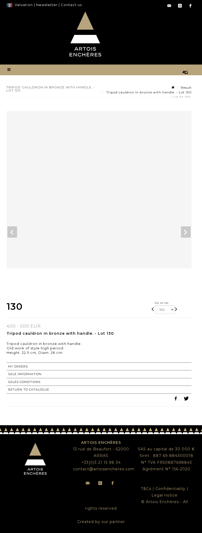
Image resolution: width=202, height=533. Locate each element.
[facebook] (190, 6)
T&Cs (146, 488)
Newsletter (46, 5)
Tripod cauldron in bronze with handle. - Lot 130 (148, 92)
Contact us (71, 5)
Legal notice (165, 495)
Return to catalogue (28, 389)
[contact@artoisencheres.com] (169, 6)
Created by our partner (101, 521)
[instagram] (180, 6)
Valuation (24, 5)
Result (186, 87)
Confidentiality (170, 488)
